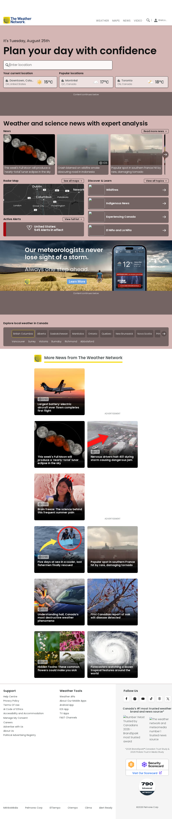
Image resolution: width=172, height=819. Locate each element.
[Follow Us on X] (168, 699)
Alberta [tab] (41, 333)
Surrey (32, 341)
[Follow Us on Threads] (159, 699)
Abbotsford (87, 341)
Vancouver (18, 341)
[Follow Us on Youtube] (143, 699)
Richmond (71, 341)
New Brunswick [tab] (124, 333)
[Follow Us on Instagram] (135, 699)
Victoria (43, 341)
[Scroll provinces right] (164, 333)
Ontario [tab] (92, 333)
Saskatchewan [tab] (59, 333)
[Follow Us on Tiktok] (151, 699)
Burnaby (56, 341)
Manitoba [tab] (78, 333)
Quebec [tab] (106, 333)
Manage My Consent (15, 717)
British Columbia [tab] (23, 333)
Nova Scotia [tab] (144, 333)
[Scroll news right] (165, 154)
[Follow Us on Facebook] (126, 699)
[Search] (148, 20)
